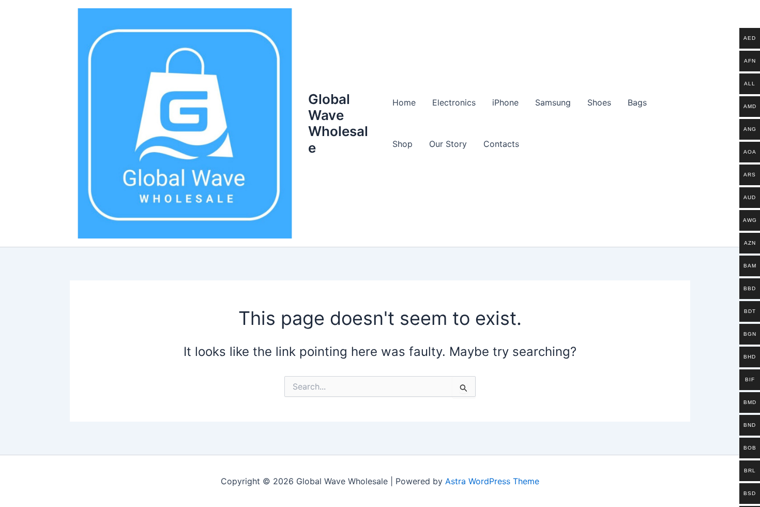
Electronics (454, 102)
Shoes (599, 102)
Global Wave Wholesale (338, 123)
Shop (402, 144)
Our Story (448, 144)
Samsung (553, 102)
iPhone (505, 102)
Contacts (501, 144)
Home (404, 102)
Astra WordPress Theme (492, 481)
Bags (637, 102)
